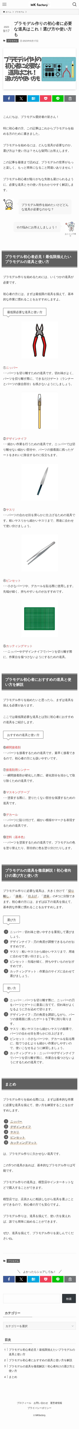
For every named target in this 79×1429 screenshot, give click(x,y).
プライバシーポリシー (39, 1408)
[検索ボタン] (74, 4)
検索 (69, 1299)
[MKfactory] (39, 4)
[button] (9, 98)
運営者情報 (56, 1403)
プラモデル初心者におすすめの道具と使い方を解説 (40, 1360)
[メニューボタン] (4, 4)
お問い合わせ (41, 1403)
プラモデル (12, 40)
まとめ (13, 1377)
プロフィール (24, 1403)
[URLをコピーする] (70, 98)
